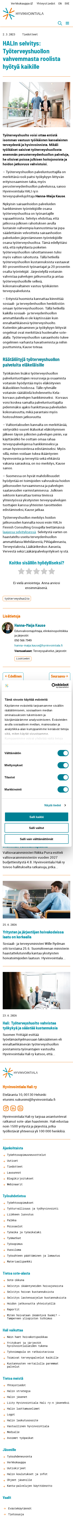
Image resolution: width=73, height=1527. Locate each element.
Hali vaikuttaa (13, 1330)
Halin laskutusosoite (22, 1420)
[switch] (63, 765)
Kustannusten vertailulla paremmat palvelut (32, 1365)
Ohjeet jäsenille (19, 1480)
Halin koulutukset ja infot (27, 1474)
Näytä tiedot (52, 805)
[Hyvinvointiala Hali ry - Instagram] (6, 1108)
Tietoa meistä (13, 1378)
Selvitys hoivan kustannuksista (30, 1292)
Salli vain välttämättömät (36, 838)
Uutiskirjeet (16, 1468)
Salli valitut (36, 828)
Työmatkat (14, 1238)
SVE (67, 3)
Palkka (11, 1220)
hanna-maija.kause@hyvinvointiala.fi (38, 645)
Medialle (13, 1432)
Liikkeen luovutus (20, 1214)
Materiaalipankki (19, 1261)
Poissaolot (15, 1226)
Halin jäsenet (17, 1397)
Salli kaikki (36, 816)
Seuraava (58, 676)
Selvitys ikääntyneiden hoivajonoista (35, 1286)
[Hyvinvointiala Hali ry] (23, 14)
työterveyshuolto (16, 598)
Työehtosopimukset (20, 1202)
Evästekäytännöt (19, 1508)
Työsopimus (15, 1244)
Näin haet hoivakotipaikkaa (27, 1337)
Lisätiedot (23, 658)
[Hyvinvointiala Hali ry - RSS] (20, 1108)
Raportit (13, 1309)
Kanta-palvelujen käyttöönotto (29, 1486)
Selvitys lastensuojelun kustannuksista (36, 1297)
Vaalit (7, 1498)
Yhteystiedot (46, 3)
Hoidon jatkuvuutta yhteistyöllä (31, 1303)
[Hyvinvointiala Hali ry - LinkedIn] (13, 1108)
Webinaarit (15, 1184)
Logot (11, 1414)
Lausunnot (14, 1172)
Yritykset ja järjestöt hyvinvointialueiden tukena (27, 1344)
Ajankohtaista (13, 1148)
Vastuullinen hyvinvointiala (28, 1426)
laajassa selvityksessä (19, 532)
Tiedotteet (30, 34)
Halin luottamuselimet (23, 1408)
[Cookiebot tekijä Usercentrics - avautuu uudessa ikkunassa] (52, 685)
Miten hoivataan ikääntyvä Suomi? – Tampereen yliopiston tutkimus (33, 1316)
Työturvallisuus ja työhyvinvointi (32, 1208)
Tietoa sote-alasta (16, 1273)
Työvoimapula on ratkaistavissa (30, 1352)
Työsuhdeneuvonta (19, 1456)
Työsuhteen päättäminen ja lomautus (33, 1255)
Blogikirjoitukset (20, 1178)
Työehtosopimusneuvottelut (26, 1155)
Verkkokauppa (20, 3)
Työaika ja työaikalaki (24, 1232)
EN (60, 3)
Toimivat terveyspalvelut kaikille (32, 1357)
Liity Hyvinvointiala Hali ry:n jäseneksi (38, 1403)
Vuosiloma (14, 1250)
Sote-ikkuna (15, 1280)
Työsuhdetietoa (14, 1196)
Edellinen (15, 676)
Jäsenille (9, 1450)
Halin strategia (18, 1391)
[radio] (21, 572)
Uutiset (12, 1160)
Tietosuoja (15, 1514)
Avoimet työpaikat (20, 1438)
